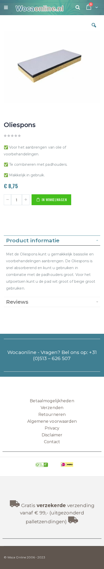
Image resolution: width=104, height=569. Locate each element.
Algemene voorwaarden (52, 421)
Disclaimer (52, 435)
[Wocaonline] (37, 8)
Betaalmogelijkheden (52, 400)
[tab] (52, 240)
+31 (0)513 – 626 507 (64, 355)
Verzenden (52, 407)
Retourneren (52, 414)
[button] (94, 29)
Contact (52, 441)
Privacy (52, 428)
